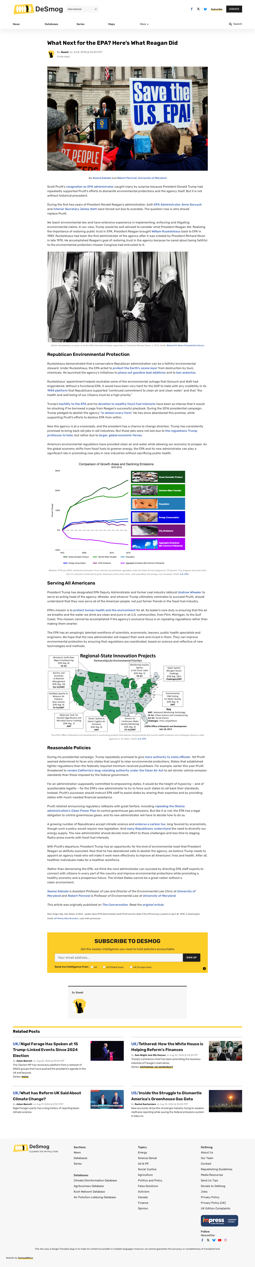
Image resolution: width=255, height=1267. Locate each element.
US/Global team (115, 967)
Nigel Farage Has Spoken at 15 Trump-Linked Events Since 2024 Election (45, 1050)
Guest (65, 52)
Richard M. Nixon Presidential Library (185, 345)
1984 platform (57, 390)
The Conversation (115, 904)
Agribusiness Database (89, 1186)
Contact (206, 1163)
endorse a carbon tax (150, 824)
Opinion (143, 1208)
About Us (207, 1152)
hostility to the (72, 404)
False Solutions (148, 1186)
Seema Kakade (102, 178)
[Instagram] (225, 1240)
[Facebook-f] (192, 9)
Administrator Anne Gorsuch (178, 204)
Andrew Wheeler (189, 592)
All (95, 967)
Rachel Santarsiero (145, 1104)
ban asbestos (186, 372)
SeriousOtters (25, 1258)
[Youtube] (219, 1240)
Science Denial (147, 1158)
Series (78, 1163)
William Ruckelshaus (166, 231)
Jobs (204, 1191)
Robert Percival (127, 178)
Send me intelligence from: (72, 967)
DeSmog (49, 9)
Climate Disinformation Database (95, 1180)
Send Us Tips (209, 1180)
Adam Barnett (24, 1061)
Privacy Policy (210, 1197)
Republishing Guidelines (216, 1169)
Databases (80, 1158)
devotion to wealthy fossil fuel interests (127, 404)
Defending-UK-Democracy (156, 1067)
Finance (143, 1203)
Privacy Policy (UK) (213, 1203)
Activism (143, 1191)
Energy (142, 1152)
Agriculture (145, 1175)
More (143, 24)
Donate (234, 9)
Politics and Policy (150, 1180)
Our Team (207, 1158)
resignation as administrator (90, 186)
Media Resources (212, 1175)
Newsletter (208, 1235)
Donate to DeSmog (213, 1186)
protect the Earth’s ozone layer (135, 368)
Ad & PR (143, 1163)
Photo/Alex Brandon (66, 918)
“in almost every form (115, 413)
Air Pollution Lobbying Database (95, 1197)
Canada (143, 1197)
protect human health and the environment (104, 610)
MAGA (25, 1076)
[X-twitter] (198, 9)
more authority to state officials (167, 757)
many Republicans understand (149, 828)
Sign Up (191, 957)
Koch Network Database (89, 1191)
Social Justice (147, 1169)
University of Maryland (152, 178)
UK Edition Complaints (215, 1208)
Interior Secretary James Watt (75, 209)
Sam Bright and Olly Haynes (150, 1055)
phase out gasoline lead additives (142, 372)
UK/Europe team (142, 967)
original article (153, 904)
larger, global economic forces (120, 435)
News (77, 1152)
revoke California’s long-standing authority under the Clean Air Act (115, 770)
